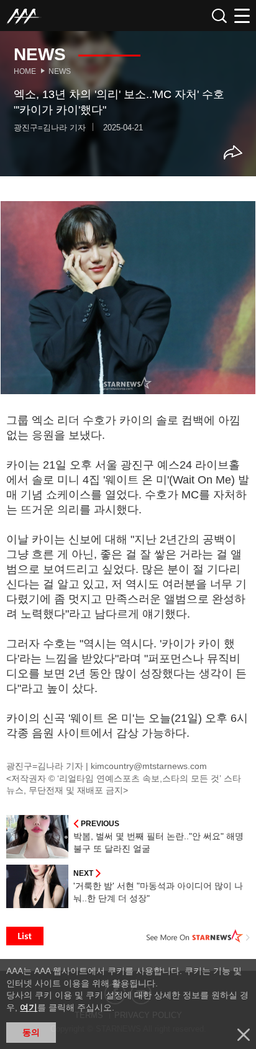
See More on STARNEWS (198, 936)
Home (25, 71)
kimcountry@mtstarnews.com (149, 766)
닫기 (243, 1035)
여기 (28, 1007)
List (24, 936)
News (59, 71)
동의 (31, 1032)
